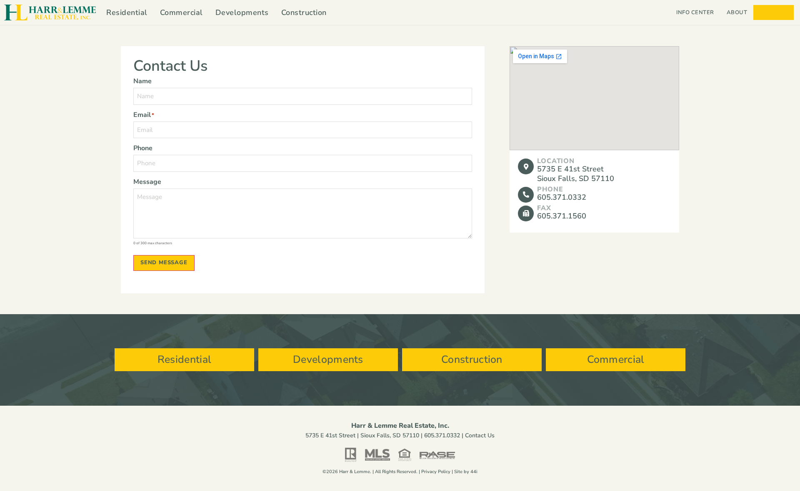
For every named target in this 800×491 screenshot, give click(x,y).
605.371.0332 (442, 435)
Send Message (164, 262)
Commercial (181, 12)
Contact (774, 12)
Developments (242, 12)
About (737, 12)
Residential (127, 12)
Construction (304, 12)
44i (474, 472)
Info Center (695, 12)
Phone (550, 189)
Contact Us (480, 435)
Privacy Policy (435, 472)
